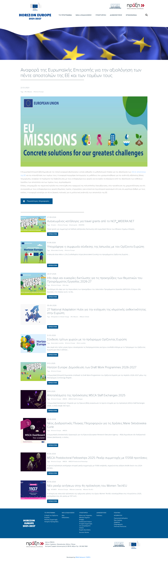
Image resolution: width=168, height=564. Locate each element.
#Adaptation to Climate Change (60, 317)
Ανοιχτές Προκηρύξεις (51, 521)
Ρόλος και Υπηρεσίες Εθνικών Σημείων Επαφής (85, 517)
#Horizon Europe (39, 92)
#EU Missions (28, 92)
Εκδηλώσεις (65, 517)
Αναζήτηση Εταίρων (85, 521)
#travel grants (73, 225)
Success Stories (84, 532)
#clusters (53, 225)
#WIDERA (81, 225)
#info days (66, 285)
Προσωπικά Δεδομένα (121, 518)
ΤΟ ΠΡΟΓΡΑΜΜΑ (65, 15)
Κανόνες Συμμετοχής (50, 519)
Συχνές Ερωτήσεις (85, 530)
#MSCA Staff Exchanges (76, 399)
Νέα (63, 515)
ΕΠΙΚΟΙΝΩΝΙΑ (131, 15)
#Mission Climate (84, 317)
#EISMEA (54, 489)
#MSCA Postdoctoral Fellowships (78, 461)
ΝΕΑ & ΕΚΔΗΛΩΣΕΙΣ (84, 15)
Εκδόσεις (99, 515)
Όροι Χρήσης (118, 520)
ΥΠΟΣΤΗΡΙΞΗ (100, 15)
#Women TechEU (88, 489)
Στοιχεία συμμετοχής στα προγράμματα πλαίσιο (85, 526)
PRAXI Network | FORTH (83, 557)
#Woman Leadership (76, 489)
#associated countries (57, 343)
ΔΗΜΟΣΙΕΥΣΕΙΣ (116, 15)
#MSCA (65, 399)
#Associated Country (57, 250)
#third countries (81, 343)
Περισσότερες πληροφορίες (38, 201)
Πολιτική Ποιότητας (120, 526)
